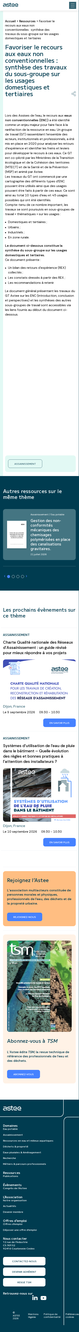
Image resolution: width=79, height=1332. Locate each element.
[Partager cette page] (74, 93)
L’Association (12, 1197)
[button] (8, 576)
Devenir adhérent (24, 1271)
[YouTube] (43, 1298)
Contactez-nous (24, 1261)
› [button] (4, 576)
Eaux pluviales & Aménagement (22, 1152)
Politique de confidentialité (52, 1316)
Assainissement (25, 463)
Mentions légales (33, 1316)
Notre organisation (15, 1200)
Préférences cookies (72, 1316)
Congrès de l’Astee (15, 1188)
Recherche (9, 1158)
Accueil (10, 21)
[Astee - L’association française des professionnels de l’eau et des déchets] (10, 5)
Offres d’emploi (15, 1221)
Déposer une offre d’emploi (20, 1229)
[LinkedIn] (35, 1298)
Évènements (12, 1185)
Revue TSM (24, 1282)
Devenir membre (13, 1211)
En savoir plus (60, 722)
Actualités (9, 1206)
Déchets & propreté (15, 1146)
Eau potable (10, 1128)
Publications (10, 1176)
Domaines (10, 1125)
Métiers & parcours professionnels (24, 1163)
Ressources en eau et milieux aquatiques (28, 1140)
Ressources (27, 21)
